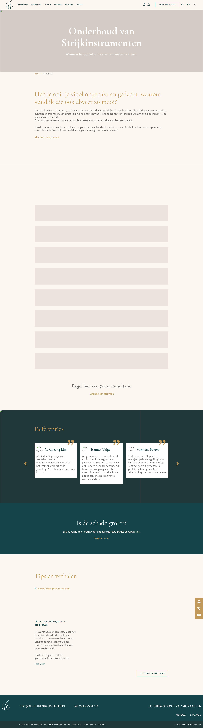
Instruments (36, 4)
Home (37, 74)
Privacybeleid (90, 724)
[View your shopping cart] (148, 4)
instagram (195, 715)
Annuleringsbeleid (57, 724)
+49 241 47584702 (86, 706)
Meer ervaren (101, 538)
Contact (79, 4)
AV (69, 724)
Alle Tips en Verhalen (152, 673)
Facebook (181, 715)
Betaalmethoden (39, 724)
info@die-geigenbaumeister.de (42, 706)
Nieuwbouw (23, 4)
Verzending (24, 724)
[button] (25, 463)
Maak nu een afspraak (47, 137)
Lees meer (40, 664)
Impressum (77, 724)
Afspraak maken (167, 4)
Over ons (69, 4)
